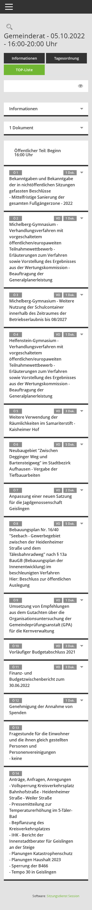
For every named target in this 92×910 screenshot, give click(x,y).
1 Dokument (21, 128)
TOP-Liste (24, 69)
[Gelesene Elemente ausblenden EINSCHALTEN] (80, 86)
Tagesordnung (66, 58)
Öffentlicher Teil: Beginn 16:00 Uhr (37, 153)
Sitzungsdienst (63, 896)
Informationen (24, 58)
